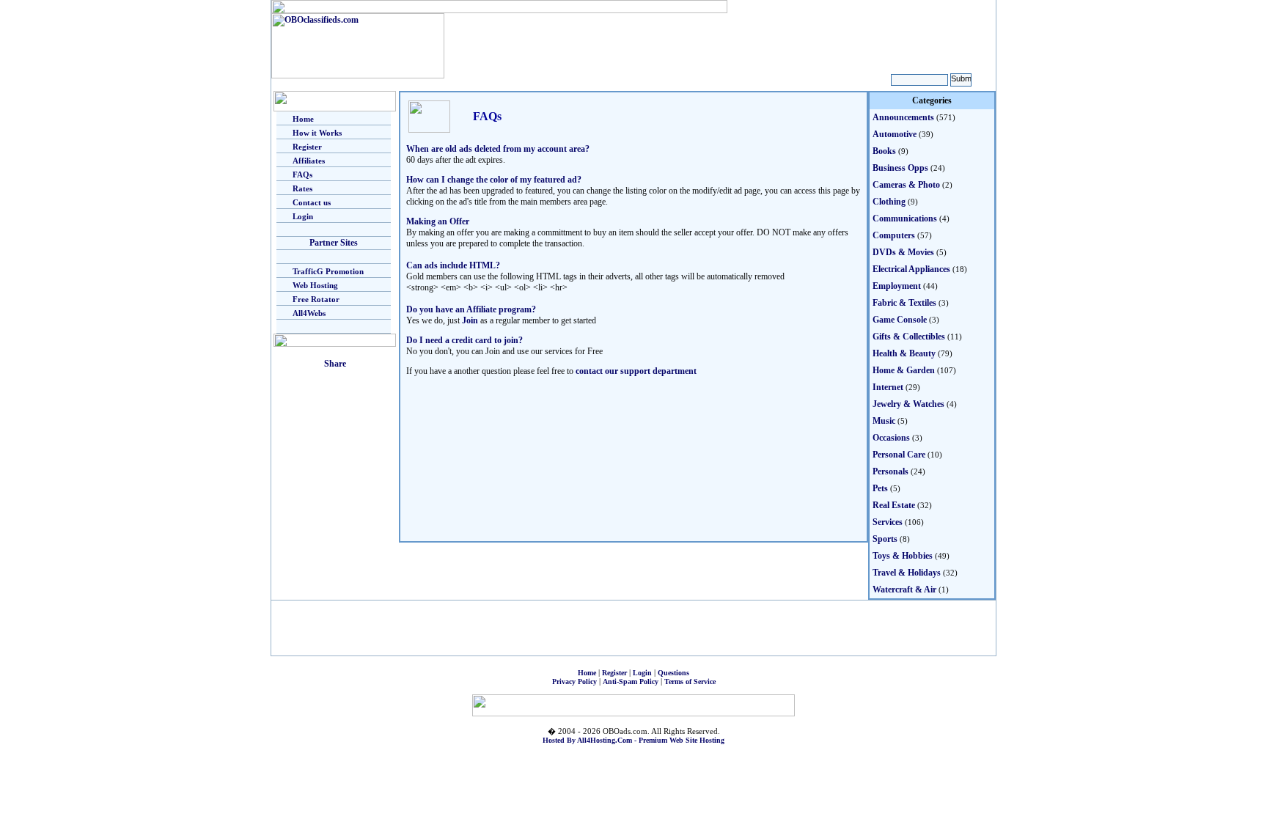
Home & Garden (904, 370)
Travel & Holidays (907, 573)
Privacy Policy (574, 681)
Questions (673, 673)
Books (884, 151)
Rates (302, 188)
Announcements (903, 117)
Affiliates (309, 160)
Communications (905, 218)
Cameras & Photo (906, 185)
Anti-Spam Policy (630, 681)
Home (303, 118)
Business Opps (900, 168)
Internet (888, 387)
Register (307, 146)
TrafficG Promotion (328, 271)
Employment (897, 286)
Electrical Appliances (911, 269)
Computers (894, 235)
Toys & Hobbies (903, 556)
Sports (885, 539)
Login (303, 216)
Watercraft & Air (904, 589)
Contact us (312, 202)
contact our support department (636, 371)
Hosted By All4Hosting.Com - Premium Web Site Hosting (633, 740)
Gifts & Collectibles (909, 336)
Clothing (889, 202)
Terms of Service (690, 681)
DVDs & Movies (903, 252)
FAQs (302, 174)
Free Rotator (316, 299)
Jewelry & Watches (908, 404)
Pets (880, 488)
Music (884, 421)
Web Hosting (315, 285)
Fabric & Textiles (904, 303)
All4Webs (309, 313)
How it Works (317, 132)
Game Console (900, 320)
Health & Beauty (904, 353)
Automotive (895, 134)
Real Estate (894, 505)
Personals (890, 471)
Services (888, 522)
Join (470, 320)
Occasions (891, 438)
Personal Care (899, 454)
